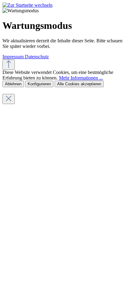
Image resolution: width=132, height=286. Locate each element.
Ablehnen (13, 84)
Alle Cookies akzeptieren (79, 84)
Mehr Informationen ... (81, 77)
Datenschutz (37, 56)
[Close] (8, 99)
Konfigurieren (39, 84)
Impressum (13, 56)
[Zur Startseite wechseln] (27, 5)
